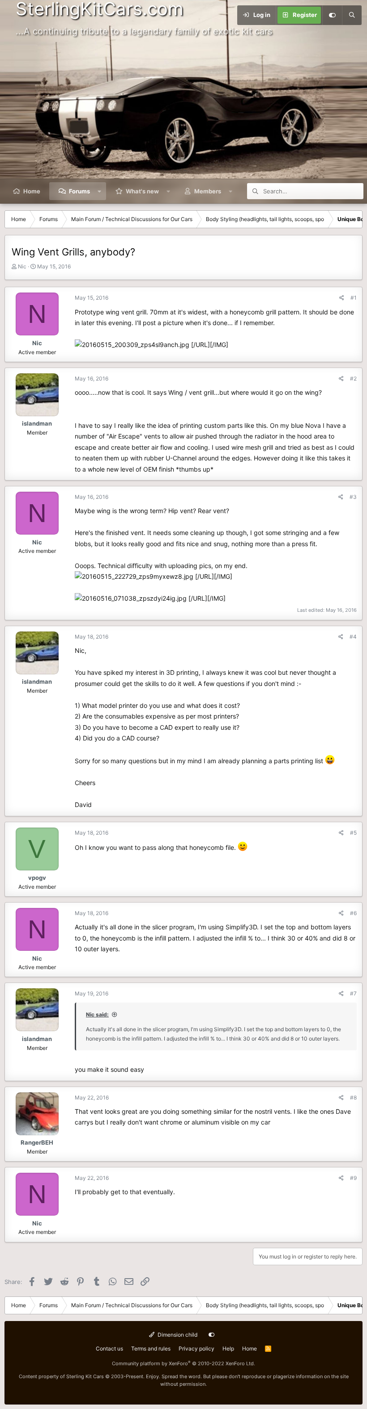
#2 (353, 378)
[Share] (341, 297)
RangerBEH (37, 1142)
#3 (353, 496)
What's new (142, 191)
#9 (353, 1178)
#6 (353, 913)
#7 (353, 993)
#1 (353, 297)
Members (207, 191)
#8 (353, 1097)
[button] (99, 191)
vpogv (37, 877)
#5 (353, 832)
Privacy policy (196, 1348)
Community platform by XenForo (183, 1363)
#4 (353, 636)
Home (31, 191)
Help (228, 1348)
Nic (22, 266)
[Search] (352, 15)
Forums (79, 191)
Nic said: (97, 1014)
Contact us (109, 1348)
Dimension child (176, 1334)
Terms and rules (151, 1348)
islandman (37, 423)
